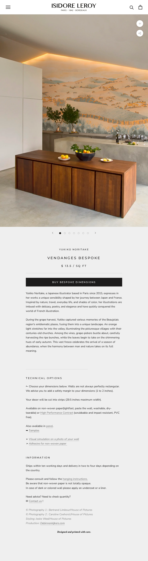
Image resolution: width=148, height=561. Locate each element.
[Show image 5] (79, 233)
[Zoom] (139, 23)
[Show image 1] (60, 233)
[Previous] (52, 233)
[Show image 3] (69, 233)
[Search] (132, 7)
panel (49, 426)
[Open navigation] (8, 7)
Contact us (35, 501)
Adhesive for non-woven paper (48, 443)
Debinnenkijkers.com (52, 523)
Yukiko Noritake (74, 249)
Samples (34, 430)
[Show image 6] (83, 233)
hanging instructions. (75, 479)
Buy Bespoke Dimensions (74, 282)
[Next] (95, 233)
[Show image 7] (88, 233)
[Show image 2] (65, 233)
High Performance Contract (56, 413)
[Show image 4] (74, 233)
